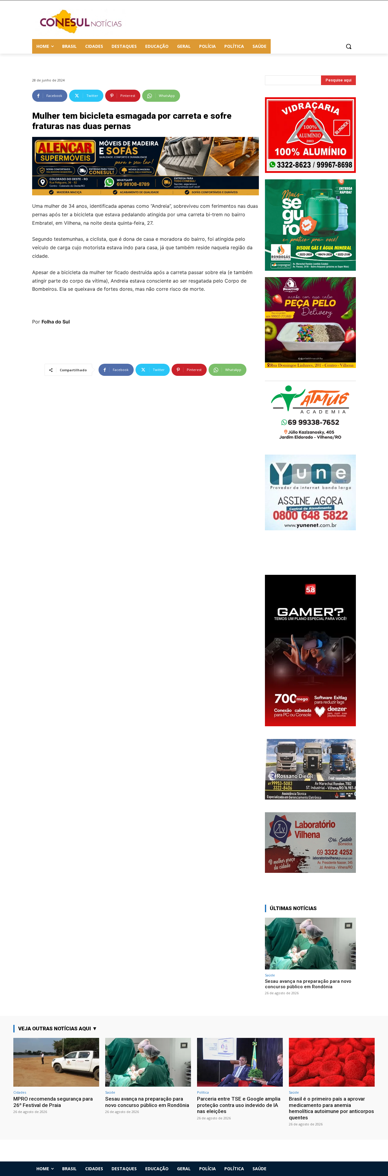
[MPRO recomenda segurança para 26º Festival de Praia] (56, 1062)
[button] (348, 46)
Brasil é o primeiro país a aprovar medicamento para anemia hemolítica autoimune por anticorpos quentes (331, 1108)
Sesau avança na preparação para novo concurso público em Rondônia (308, 984)
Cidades (19, 1092)
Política (203, 1092)
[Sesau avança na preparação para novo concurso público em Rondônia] (310, 943)
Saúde (270, 975)
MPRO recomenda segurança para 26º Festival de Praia (53, 1102)
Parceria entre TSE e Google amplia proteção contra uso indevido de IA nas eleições (238, 1105)
